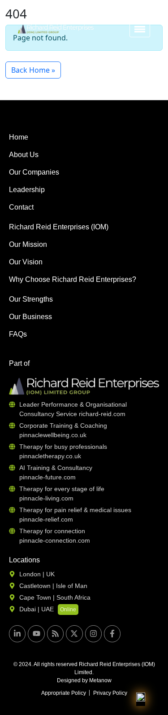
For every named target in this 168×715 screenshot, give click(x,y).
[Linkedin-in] (17, 633)
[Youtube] (36, 633)
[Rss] (55, 633)
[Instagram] (93, 633)
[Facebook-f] (112, 633)
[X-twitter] (74, 633)
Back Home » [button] (33, 70)
